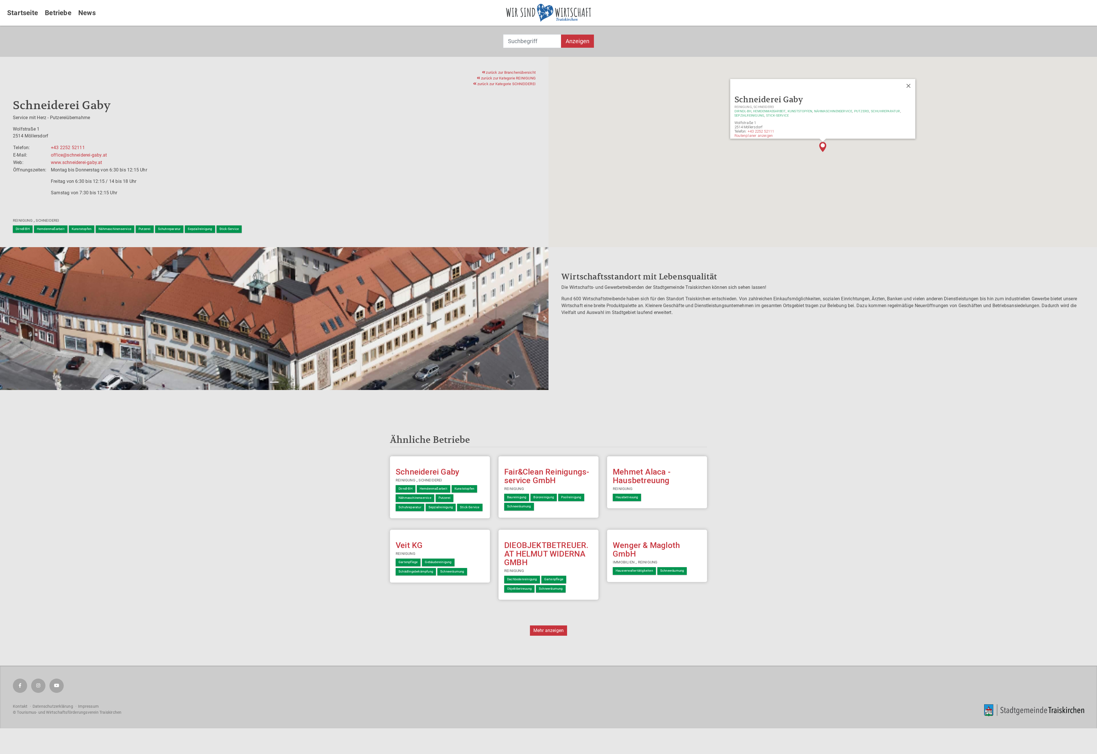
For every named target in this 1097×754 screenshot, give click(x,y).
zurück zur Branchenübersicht (510, 72)
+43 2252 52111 (68, 147)
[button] (822, 147)
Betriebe (58, 13)
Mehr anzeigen (548, 630)
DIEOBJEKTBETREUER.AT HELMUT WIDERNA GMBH (546, 554)
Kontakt (20, 706)
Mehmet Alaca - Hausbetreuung (641, 476)
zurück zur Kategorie (508, 78)
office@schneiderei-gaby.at (79, 155)
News (87, 13)
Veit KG (409, 545)
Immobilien (623, 562)
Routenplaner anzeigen (753, 135)
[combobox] (532, 41)
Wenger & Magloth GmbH (646, 550)
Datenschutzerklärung (53, 706)
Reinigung (23, 220)
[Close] (908, 86)
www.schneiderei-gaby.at (76, 162)
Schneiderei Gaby (427, 472)
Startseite (22, 13)
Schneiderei (47, 220)
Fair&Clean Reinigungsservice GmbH (546, 476)
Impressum (88, 706)
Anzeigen (577, 41)
